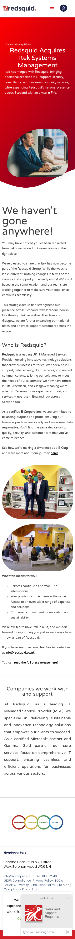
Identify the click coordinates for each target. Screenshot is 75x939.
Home (8, 44)
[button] (52, 9)
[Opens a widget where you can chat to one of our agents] (46, 915)
